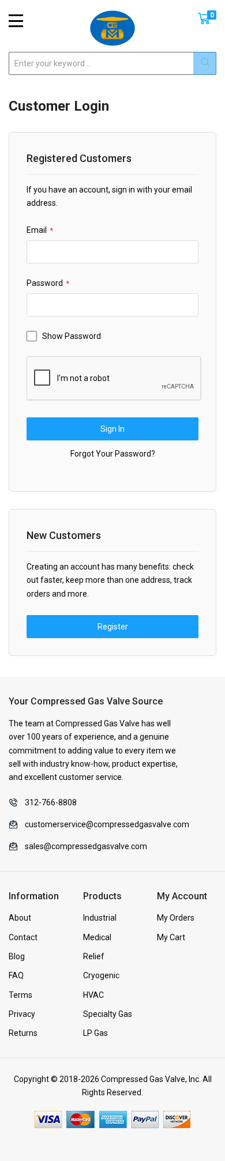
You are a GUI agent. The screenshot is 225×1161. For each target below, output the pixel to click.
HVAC (93, 995)
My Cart (171, 937)
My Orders (175, 917)
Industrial (100, 917)
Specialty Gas (107, 1014)
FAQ (16, 975)
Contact (23, 937)
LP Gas (95, 1033)
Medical (97, 937)
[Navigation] (16, 20)
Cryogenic (101, 975)
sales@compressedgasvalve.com (86, 846)
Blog (17, 956)
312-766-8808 (51, 802)
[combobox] (112, 63)
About (20, 917)
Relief (93, 956)
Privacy (22, 1014)
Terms (20, 995)
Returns (23, 1033)
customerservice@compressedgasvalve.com (107, 824)
